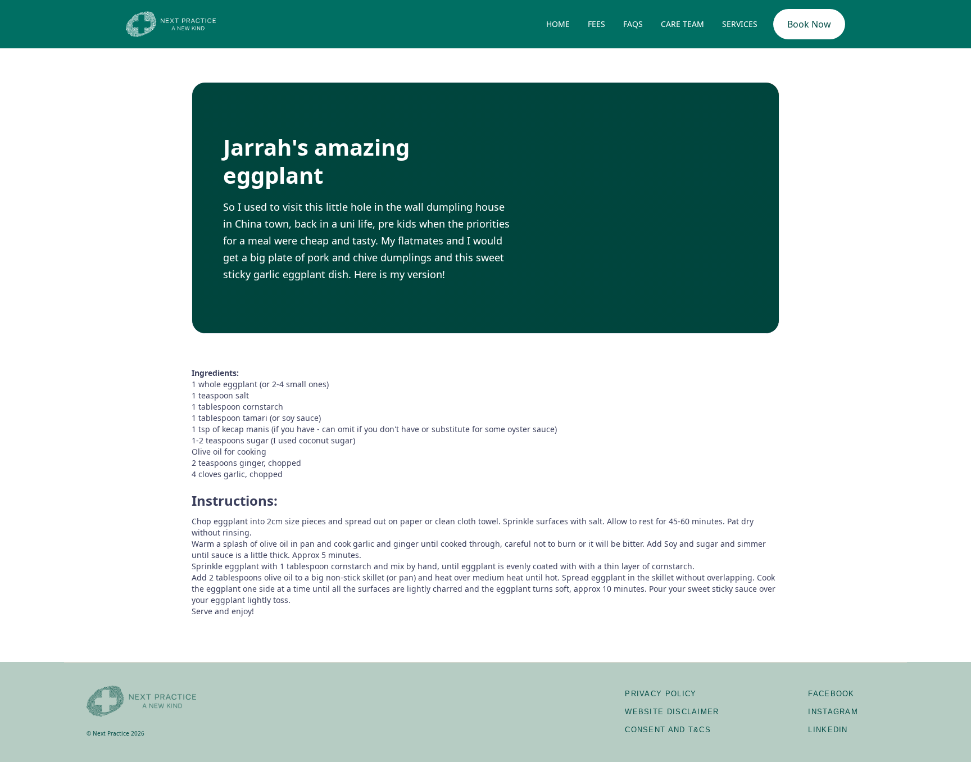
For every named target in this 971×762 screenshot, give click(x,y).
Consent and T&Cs (668, 729)
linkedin (827, 729)
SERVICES (739, 24)
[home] (171, 24)
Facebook (831, 694)
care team (682, 24)
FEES (596, 24)
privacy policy (660, 694)
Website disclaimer (672, 711)
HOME (558, 24)
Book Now (809, 24)
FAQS (633, 24)
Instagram (833, 711)
